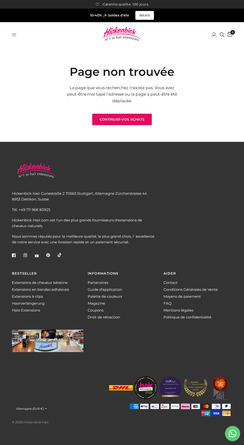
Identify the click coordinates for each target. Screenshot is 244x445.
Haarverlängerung (28, 303)
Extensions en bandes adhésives (40, 289)
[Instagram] (28, 255)
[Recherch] (222, 34)
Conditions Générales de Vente (190, 289)
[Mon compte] (214, 34)
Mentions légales (178, 310)
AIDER (169, 273)
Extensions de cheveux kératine (40, 282)
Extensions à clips (27, 296)
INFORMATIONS (103, 273)
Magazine (96, 303)
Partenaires (98, 282)
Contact (170, 282)
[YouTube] (40, 256)
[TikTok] (63, 255)
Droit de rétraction (104, 317)
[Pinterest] (51, 255)
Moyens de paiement (182, 296)
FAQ (167, 303)
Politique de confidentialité (187, 317)
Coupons (95, 310)
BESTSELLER (24, 273)
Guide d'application (105, 289)
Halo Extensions (26, 310)
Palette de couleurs (105, 296)
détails (144, 15)
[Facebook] (17, 255)
